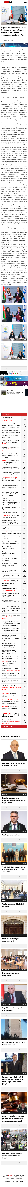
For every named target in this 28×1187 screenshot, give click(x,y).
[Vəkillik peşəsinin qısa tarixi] (14, 820)
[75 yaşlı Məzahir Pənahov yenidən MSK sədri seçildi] (14, 993)
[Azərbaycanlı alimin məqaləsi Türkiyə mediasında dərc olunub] (14, 749)
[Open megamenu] (25, 2)
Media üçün (14, 1183)
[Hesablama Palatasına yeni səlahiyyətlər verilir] (14, 924)
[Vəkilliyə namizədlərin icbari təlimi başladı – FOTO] (14, 889)
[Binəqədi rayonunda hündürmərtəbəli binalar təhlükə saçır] (14, 1028)
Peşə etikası (15, 1181)
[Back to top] (24, 1183)
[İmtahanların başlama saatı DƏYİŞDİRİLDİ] (14, 959)
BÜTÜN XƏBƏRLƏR (8, 726)
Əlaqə (21, 1181)
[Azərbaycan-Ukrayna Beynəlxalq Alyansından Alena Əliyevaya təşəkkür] (14, 1139)
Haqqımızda (7, 1181)
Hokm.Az (10, 1175)
